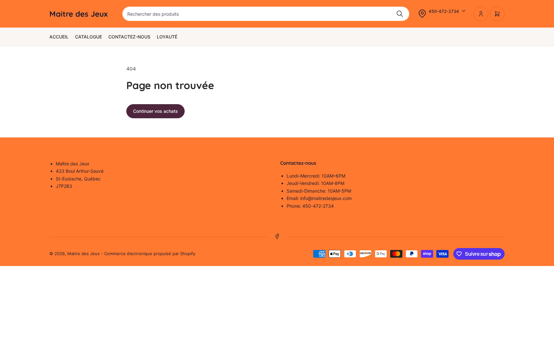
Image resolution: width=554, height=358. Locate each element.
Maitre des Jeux (83, 253)
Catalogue (88, 36)
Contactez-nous (129, 36)
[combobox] (265, 13)
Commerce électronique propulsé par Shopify (149, 253)
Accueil (59, 36)
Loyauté (167, 36)
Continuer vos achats (155, 111)
